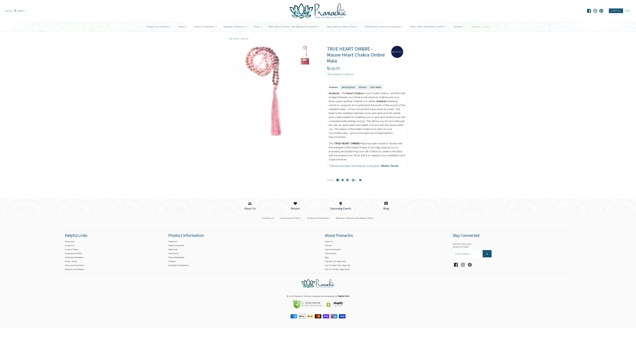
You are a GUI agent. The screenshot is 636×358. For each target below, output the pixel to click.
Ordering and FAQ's (290, 218)
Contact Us (268, 218)
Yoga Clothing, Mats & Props (342, 27)
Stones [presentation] (363, 87)
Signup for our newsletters (462, 245)
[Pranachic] (318, 5)
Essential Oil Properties (178, 265)
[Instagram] (595, 11)
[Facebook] (589, 11)
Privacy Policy (71, 261)
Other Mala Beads (176, 257)
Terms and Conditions (74, 265)
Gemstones (173, 253)
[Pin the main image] (347, 180)
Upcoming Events (333, 249)
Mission (328, 245)
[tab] (333, 87)
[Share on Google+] (354, 180)
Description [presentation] (348, 87)
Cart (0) (616, 11)
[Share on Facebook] (338, 180)
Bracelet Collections (235, 27)
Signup (8, 11)
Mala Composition (176, 245)
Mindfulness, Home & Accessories (384, 27)
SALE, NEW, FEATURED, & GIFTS (428, 27)
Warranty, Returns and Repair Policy (355, 218)
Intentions (172, 241)
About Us (329, 241)
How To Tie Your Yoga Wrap (337, 269)
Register (476, 27)
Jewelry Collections (205, 27)
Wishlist (459, 27)
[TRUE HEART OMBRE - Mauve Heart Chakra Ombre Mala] (264, 47)
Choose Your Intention (159, 27)
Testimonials (330, 253)
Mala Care (172, 249)
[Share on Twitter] (342, 180)
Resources (70, 241)
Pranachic (298, 296)
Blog (327, 257)
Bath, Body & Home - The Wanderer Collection (294, 27)
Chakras (172, 261)
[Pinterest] (601, 11)
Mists (258, 27)
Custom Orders (72, 249)
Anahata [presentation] (333, 87)
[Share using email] (360, 180)
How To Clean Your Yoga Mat (337, 265)
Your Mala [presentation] (375, 87)
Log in (486, 27)
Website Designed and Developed (319, 296)
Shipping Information (318, 218)
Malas (183, 27)
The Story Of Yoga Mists (335, 261)
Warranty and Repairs (74, 269)
